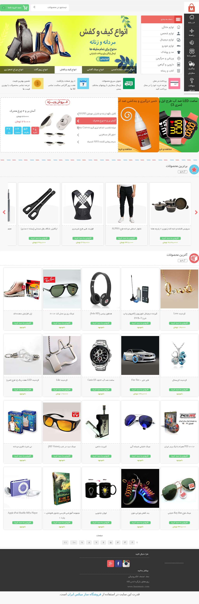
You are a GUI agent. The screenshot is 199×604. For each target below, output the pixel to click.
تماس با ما (191, 56)
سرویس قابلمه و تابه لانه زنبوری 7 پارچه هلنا (170, 229)
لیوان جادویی (101, 513)
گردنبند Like (61, 380)
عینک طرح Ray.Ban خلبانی (179, 513)
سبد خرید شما (14, 7)
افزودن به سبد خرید (170, 238)
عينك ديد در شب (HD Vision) (62, 447)
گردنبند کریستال (179, 380)
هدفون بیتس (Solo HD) (101, 314)
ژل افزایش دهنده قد (22, 314)
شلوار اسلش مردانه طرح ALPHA (126, 229)
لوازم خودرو (168, 46)
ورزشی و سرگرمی (165, 58)
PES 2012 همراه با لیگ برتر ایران (179, 447)
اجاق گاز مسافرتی (107, 135)
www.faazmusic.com (138, 587)
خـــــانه (191, 23)
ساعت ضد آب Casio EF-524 (101, 380)
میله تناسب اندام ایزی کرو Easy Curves (96, 128)
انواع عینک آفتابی (95, 69)
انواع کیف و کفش (68, 69)
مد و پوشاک (167, 52)
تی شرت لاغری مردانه (22, 447)
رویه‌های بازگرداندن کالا (138, 581)
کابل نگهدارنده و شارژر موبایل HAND (97, 114)
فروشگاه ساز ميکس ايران (84, 594)
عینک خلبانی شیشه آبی (140, 447)
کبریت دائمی (100, 447)
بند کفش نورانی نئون (140, 513)
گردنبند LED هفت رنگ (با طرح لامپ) (22, 380)
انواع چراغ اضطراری (13, 69)
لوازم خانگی (168, 27)
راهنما (191, 35)
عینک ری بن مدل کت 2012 (62, 314)
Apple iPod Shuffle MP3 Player (23, 513)
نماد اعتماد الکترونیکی (138, 576)
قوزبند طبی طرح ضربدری (82, 229)
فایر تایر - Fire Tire (140, 380)
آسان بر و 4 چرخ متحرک (104, 121)
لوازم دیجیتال (167, 40)
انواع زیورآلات (41, 69)
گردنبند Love (179, 314)
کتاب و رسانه (167, 71)
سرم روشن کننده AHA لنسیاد (101, 142)
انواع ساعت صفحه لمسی (122, 69)
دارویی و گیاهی (166, 65)
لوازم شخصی (167, 33)
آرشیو (182, 172)
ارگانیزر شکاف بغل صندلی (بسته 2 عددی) (39, 229)
